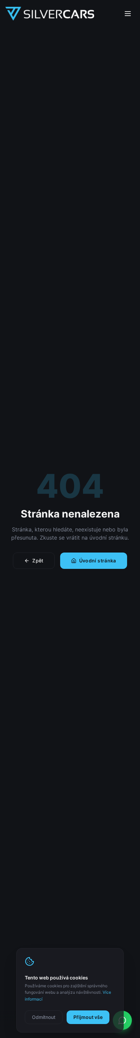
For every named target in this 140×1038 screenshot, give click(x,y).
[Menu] (128, 13)
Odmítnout (43, 1017)
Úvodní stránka (97, 560)
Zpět (37, 560)
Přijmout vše (88, 1017)
